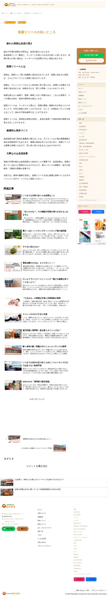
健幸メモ (22, 22)
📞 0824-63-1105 (91, 60)
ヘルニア (81, 133)
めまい (81, 166)
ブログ (80, 109)
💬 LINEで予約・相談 (91, 55)
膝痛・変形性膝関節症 (85, 146)
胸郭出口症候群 (83, 153)
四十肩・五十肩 (83, 150)
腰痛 (80, 123)
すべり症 (81, 136)
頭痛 (80, 163)
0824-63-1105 (8, 516)
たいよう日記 (11, 22)
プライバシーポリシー (44, 546)
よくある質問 (82, 113)
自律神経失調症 (83, 160)
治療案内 (81, 95)
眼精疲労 (81, 180)
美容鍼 (81, 196)
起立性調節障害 (83, 183)
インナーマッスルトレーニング (88, 200)
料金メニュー (82, 99)
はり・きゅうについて (85, 106)
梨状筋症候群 (83, 140)
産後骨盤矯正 (83, 190)
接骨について (82, 102)
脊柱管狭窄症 (83, 130)
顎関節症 (81, 176)
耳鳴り (81, 170)
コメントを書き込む (37, 466)
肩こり (81, 173)
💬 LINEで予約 (8, 529)
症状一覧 (40, 531)
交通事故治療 (83, 193)
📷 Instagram (84, 211)
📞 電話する (22, 529)
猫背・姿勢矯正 (83, 186)
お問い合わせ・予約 (82, 590)
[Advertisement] (37, 415)
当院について (82, 92)
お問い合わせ (42, 542)
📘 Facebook (98, 211)
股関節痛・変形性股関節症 (86, 143)
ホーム (80, 88)
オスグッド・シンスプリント (87, 156)
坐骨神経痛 (82, 126)
